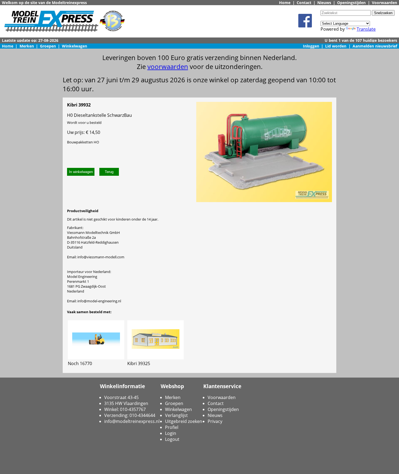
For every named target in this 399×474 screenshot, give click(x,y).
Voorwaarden (384, 2)
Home (284, 2)
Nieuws (324, 2)
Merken (27, 46)
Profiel (171, 427)
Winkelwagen (74, 46)
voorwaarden (167, 66)
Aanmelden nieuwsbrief (375, 46)
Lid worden (335, 46)
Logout (172, 439)
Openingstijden (351, 2)
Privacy (215, 421)
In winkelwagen (81, 172)
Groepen (48, 46)
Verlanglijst (176, 415)
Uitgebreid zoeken (183, 421)
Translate (366, 29)
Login (170, 433)
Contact (304, 2)
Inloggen (311, 46)
